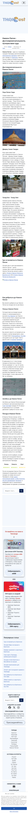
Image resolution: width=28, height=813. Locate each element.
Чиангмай (14, 734)
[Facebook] (9, 707)
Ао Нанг (14, 775)
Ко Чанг (14, 766)
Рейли (14, 777)
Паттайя (14, 758)
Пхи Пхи (14, 770)
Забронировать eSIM (14, 572)
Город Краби (14, 746)
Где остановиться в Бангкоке (13, 642)
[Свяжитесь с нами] (14, 786)
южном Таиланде (17, 339)
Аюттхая (14, 736)
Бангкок (14, 733)
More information (14, 811)
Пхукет (14, 757)
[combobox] (11, 491)
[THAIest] (10, 2)
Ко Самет (14, 773)
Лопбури (14, 744)
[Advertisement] (14, 19)
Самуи (14, 762)
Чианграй (14, 740)
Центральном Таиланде (9, 55)
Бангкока (15, 57)
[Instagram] (18, 707)
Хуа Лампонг (12, 316)
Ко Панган (14, 764)
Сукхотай (14, 742)
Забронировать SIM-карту (14, 625)
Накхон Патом (14, 748)
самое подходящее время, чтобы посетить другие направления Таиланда (13, 478)
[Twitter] (14, 707)
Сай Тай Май (7, 406)
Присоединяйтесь (14, 722)
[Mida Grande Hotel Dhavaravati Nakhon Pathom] (14, 286)
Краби (14, 760)
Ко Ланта (14, 772)
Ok (14, 808)
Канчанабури (16, 336)
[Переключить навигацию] (24, 3)
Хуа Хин (23, 336)
